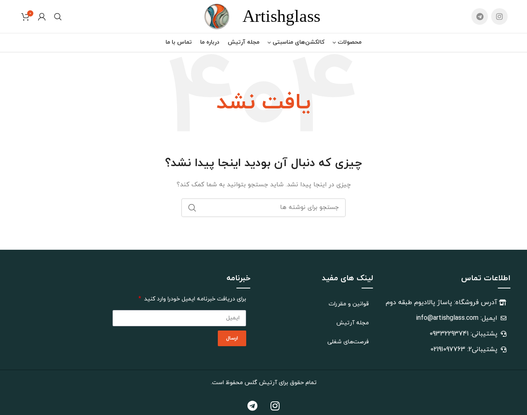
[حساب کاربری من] (42, 16)
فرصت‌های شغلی (348, 342)
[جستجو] (58, 16)
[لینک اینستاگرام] (499, 16)
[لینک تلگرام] (479, 16)
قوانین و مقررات (349, 304)
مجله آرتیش (352, 323)
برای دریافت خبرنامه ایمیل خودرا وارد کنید (194, 299)
